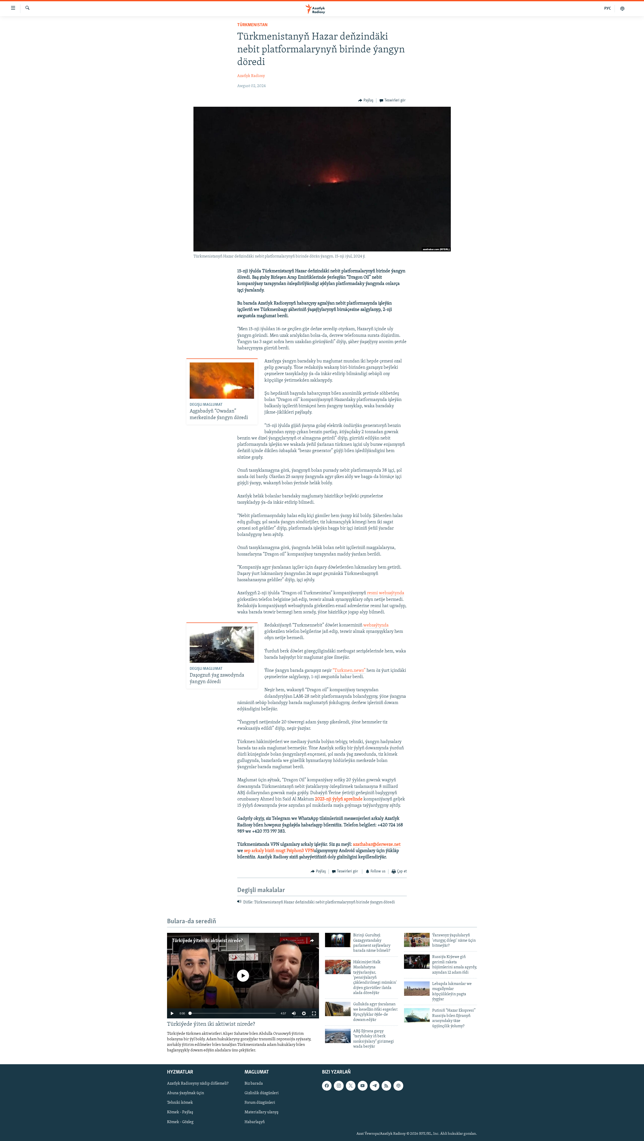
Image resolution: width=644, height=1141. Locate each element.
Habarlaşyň (255, 1122)
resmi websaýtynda (385, 593)
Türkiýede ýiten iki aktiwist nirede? (207, 940)
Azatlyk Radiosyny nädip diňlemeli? (197, 1084)
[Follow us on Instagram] (338, 1086)
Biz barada (254, 1084)
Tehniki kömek (180, 1103)
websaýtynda (376, 625)
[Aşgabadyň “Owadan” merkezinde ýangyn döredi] (222, 380)
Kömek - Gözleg (180, 1122)
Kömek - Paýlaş (180, 1113)
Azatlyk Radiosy (251, 76)
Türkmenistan (252, 25)
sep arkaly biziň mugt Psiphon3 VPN (279, 851)
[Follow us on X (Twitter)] (350, 1086)
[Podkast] (622, 8)
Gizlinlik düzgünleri (262, 1093)
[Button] (365, 100)
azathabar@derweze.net (376, 844)
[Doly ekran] (314, 1013)
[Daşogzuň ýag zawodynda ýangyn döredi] (222, 645)
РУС (607, 9)
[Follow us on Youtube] (362, 1086)
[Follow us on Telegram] (374, 1086)
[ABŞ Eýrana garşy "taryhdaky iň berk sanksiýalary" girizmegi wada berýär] (338, 1036)
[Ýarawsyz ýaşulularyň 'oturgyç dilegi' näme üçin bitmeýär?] (417, 940)
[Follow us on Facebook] (327, 1086)
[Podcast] (398, 1086)
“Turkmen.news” (349, 671)
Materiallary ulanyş (261, 1113)
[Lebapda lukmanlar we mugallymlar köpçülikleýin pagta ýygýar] (417, 988)
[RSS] (386, 1086)
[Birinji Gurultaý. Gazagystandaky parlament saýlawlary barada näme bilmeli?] (338, 940)
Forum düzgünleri (260, 1103)
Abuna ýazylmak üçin (185, 1093)
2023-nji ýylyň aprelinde (339, 799)
